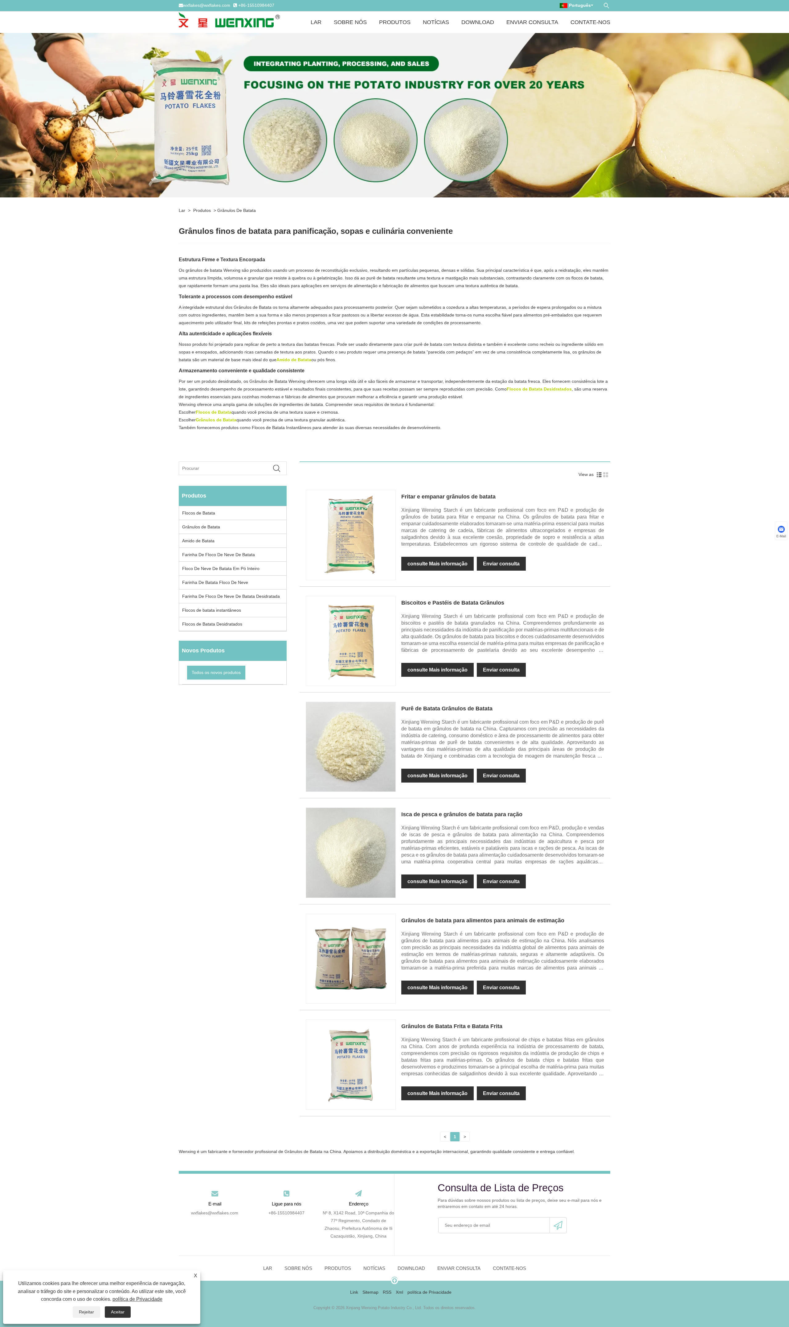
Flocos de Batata (198, 513)
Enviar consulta (532, 22)
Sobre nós (350, 22)
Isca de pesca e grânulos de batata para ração (461, 814)
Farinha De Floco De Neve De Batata (218, 554)
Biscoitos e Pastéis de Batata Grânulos (452, 603)
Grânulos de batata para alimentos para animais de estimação (482, 920)
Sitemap (370, 1292)
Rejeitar (86, 1311)
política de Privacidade (137, 1299)
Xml (399, 1292)
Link (354, 1292)
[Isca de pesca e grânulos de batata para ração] (350, 852)
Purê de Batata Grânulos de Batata (447, 708)
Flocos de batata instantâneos (211, 610)
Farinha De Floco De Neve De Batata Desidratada (231, 596)
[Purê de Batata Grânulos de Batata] (350, 746)
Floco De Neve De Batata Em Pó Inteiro (221, 568)
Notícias (436, 22)
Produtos (395, 22)
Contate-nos (590, 22)
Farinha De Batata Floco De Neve (215, 582)
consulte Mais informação (437, 563)
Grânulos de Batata (236, 210)
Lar (316, 22)
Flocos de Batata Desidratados (212, 624)
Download (477, 22)
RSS (387, 1292)
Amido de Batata (198, 540)
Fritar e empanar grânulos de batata (448, 497)
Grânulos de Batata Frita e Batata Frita (451, 1026)
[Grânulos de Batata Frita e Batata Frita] (350, 1064)
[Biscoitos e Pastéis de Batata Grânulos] (350, 640)
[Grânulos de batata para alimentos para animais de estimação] (350, 958)
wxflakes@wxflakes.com (206, 5)
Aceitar (118, 1311)
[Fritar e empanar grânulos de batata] (350, 534)
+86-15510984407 (256, 5)
